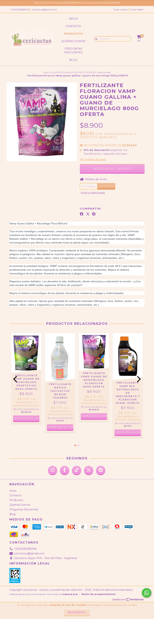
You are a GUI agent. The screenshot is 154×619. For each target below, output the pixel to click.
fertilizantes (104, 72)
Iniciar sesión (137, 9)
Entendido (77, 612)
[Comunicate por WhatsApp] (146, 592)
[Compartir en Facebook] (81, 214)
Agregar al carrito (60, 427)
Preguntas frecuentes (73, 50)
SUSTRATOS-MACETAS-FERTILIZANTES (73, 72)
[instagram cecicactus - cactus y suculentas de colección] (52, 470)
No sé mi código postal (93, 192)
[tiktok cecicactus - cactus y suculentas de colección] (76, 470)
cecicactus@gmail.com (44, 9)
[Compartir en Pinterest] (93, 214)
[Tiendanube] (128, 600)
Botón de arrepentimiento (99, 594)
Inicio (73, 18)
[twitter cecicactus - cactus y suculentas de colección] (88, 470)
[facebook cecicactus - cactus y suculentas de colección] (64, 470)
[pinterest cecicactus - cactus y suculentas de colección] (100, 470)
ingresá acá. (70, 594)
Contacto (73, 26)
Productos (73, 33)
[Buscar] (95, 38)
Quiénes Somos (73, 41)
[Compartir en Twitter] (88, 214)
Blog (73, 60)
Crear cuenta (120, 9)
